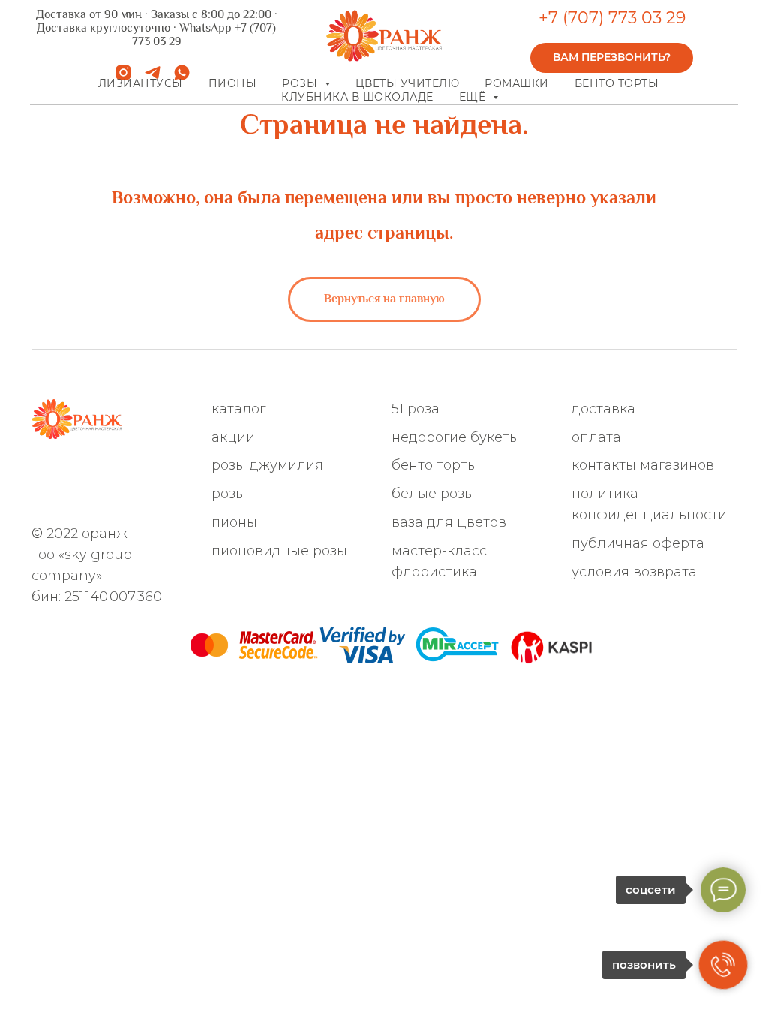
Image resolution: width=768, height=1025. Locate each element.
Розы (229, 493)
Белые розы (433, 493)
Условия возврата (634, 572)
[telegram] (65, 473)
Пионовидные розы (279, 551)
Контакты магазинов (643, 465)
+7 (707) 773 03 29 (612, 18)
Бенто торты (616, 83)
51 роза (416, 409)
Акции (233, 437)
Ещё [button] (474, 97)
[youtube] (41, 495)
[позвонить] (723, 964)
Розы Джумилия (267, 465)
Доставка (603, 409)
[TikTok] (164, 473)
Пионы (232, 83)
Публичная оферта (638, 543)
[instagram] (90, 473)
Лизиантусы (140, 83)
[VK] (139, 473)
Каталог (239, 409)
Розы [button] (301, 83)
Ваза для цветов (449, 522)
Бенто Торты (435, 465)
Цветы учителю (408, 83)
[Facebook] (115, 473)
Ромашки (516, 83)
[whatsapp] (41, 473)
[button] (611, 58)
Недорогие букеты (456, 437)
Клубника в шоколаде (357, 97)
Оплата (596, 437)
